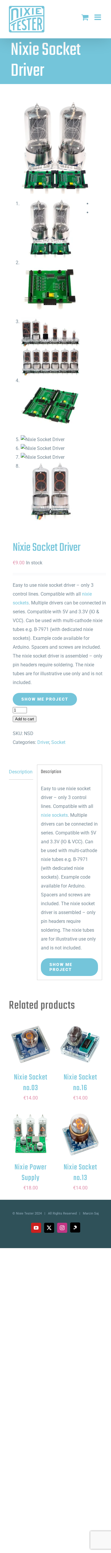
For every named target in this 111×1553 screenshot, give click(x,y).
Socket (58, 742)
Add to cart (24, 719)
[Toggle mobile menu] (98, 17)
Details (30, 1048)
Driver (43, 742)
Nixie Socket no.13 (80, 1172)
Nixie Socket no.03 (30, 1083)
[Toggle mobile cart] (85, 17)
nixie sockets (54, 815)
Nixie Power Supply (31, 1172)
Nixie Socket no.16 (80, 1083)
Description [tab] (21, 772)
